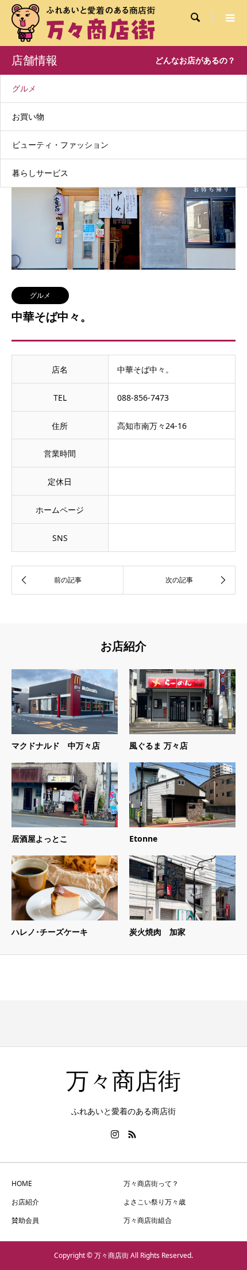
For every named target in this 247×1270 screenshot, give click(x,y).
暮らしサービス (40, 172)
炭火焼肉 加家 (157, 931)
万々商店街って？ (151, 1183)
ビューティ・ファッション (60, 144)
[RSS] (132, 1134)
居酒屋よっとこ (39, 838)
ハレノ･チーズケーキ (49, 931)
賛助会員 (25, 1220)
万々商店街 (123, 1081)
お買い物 (28, 116)
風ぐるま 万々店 (158, 745)
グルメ (24, 88)
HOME (21, 1183)
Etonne (143, 838)
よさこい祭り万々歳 (155, 1202)
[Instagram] (115, 1134)
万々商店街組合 (148, 1220)
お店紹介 (25, 1202)
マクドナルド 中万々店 (55, 745)
